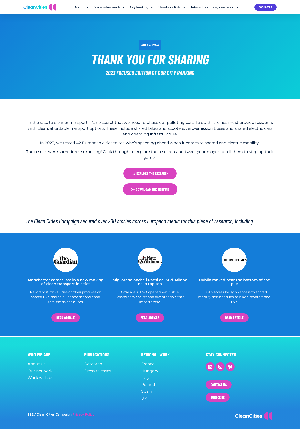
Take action (199, 7)
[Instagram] (220, 366)
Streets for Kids (169, 7)
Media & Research (107, 7)
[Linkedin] (210, 366)
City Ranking (139, 7)
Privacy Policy (83, 414)
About (79, 7)
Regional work (223, 7)
